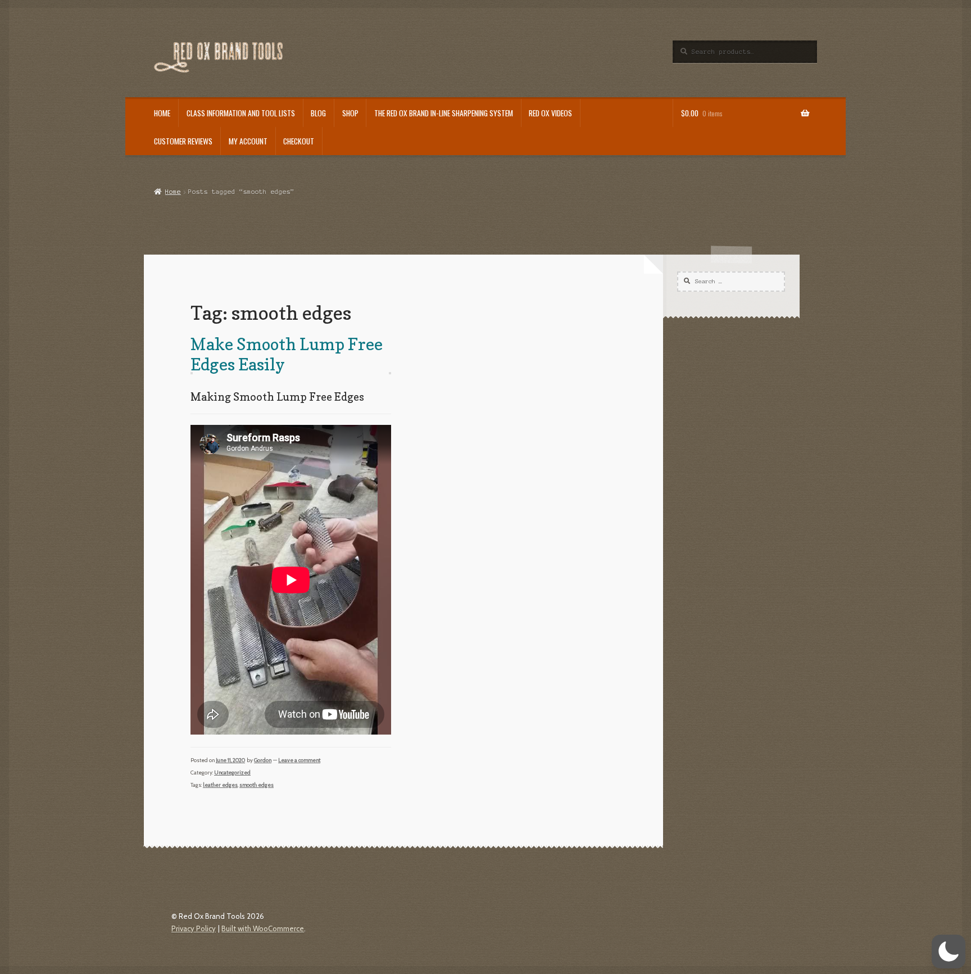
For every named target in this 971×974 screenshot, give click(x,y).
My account (248, 141)
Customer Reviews (183, 141)
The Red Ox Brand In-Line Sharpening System (443, 113)
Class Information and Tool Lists (241, 113)
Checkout (298, 141)
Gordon (262, 760)
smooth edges (256, 785)
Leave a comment (299, 760)
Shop (350, 113)
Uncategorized (232, 772)
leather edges (220, 785)
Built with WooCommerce (262, 928)
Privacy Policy (193, 928)
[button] (948, 951)
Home (162, 113)
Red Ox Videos (550, 113)
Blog (318, 113)
